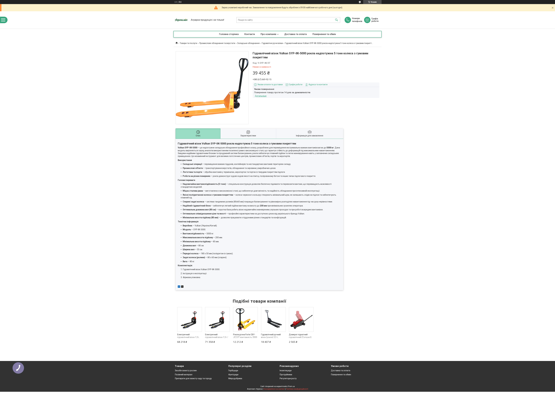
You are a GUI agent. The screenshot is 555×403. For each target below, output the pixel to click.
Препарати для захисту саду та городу (193, 378)
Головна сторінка (229, 34)
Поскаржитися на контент (274, 389)
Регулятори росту (288, 378)
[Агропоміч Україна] (181, 20)
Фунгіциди (233, 374)
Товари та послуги (188, 43)
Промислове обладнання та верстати (217, 43)
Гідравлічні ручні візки (272, 43)
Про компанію (268, 34)
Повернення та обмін (324, 34)
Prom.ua (291, 386)
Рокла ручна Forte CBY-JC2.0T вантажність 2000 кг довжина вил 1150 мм (245, 337)
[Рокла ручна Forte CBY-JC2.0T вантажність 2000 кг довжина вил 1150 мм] (245, 319)
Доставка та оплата (295, 34)
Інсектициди (286, 370)
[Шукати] (336, 20)
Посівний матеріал (183, 374)
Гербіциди (233, 370)
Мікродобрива (235, 378)
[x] (182, 287)
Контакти (249, 34)
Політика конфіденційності (297, 389)
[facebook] (179, 287)
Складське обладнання (248, 43)
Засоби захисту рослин (186, 370)
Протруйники (286, 374)
